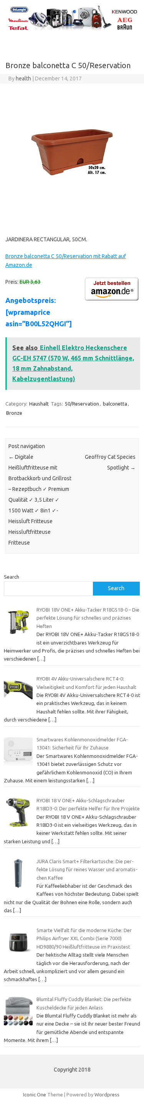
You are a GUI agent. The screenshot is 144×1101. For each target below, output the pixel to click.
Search (11, 576)
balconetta (115, 403)
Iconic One (34, 1094)
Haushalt (39, 403)
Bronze (14, 413)
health (23, 78)
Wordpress (106, 1094)
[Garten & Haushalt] (72, 29)
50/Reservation (82, 403)
